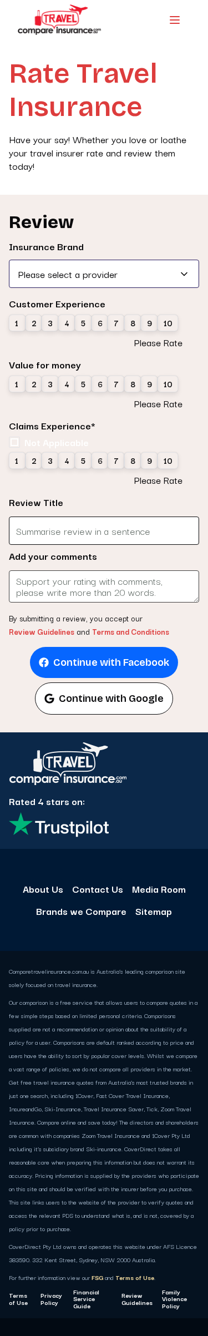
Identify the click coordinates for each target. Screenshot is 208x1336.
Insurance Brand (46, 246)
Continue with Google (111, 698)
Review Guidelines (41, 631)
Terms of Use (134, 1277)
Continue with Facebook (111, 662)
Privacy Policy (51, 1299)
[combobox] (104, 273)
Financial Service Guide (86, 1298)
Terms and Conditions (130, 631)
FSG (97, 1277)
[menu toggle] (174, 20)
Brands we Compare (81, 911)
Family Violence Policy (174, 1298)
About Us (43, 888)
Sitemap (153, 911)
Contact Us (97, 888)
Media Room (159, 888)
